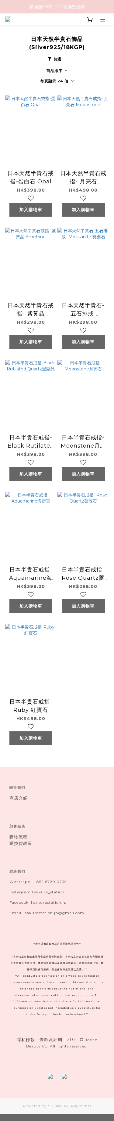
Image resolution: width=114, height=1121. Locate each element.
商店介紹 (18, 798)
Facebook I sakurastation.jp (38, 902)
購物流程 (18, 837)
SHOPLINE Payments (70, 1106)
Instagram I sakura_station (36, 892)
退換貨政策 (20, 843)
